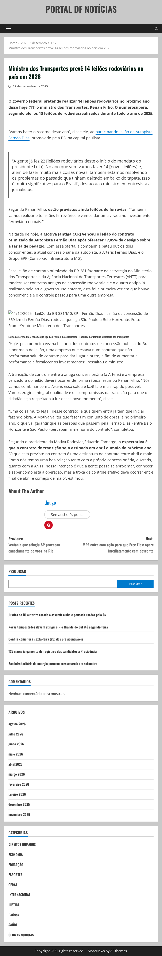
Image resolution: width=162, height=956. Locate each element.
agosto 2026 (17, 723)
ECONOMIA (15, 854)
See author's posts (67, 514)
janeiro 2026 (17, 794)
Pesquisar (17, 571)
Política (13, 914)
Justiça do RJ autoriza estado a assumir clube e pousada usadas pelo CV (57, 614)
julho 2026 (15, 734)
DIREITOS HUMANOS (22, 844)
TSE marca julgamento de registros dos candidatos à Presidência (52, 651)
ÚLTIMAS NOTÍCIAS (21, 934)
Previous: (34, 545)
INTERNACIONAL (19, 894)
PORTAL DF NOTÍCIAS (81, 9)
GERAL (12, 884)
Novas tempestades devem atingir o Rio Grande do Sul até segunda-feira (58, 627)
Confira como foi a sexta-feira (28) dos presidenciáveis (45, 639)
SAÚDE (12, 924)
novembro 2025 (19, 814)
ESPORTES (15, 874)
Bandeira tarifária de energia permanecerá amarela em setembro (52, 663)
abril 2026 (15, 764)
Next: (118, 545)
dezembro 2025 (19, 804)
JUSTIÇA (14, 904)
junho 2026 (16, 743)
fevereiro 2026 (18, 784)
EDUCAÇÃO (15, 864)
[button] (8, 28)
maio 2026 (15, 754)
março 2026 (16, 774)
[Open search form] (156, 28)
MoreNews (96, 951)
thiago (50, 502)
